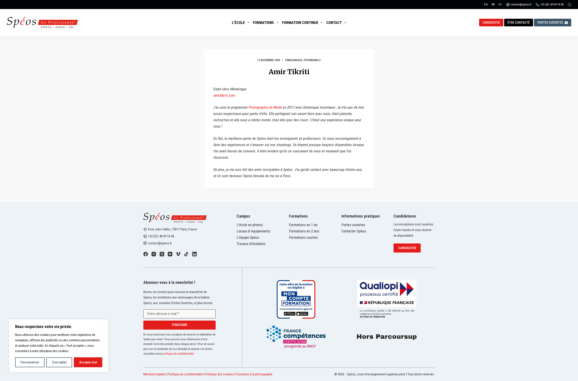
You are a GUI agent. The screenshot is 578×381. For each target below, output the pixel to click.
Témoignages (293, 60)
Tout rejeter (59, 362)
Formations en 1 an (303, 225)
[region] (58, 345)
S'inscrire (179, 325)
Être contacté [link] (519, 22)
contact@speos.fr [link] (160, 243)
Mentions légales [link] (154, 374)
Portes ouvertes (550, 22)
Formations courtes (303, 237)
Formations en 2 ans (304, 231)
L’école (238, 22)
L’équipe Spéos (248, 237)
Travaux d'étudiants (251, 243)
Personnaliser (30, 362)
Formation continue (300, 22)
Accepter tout (88, 362)
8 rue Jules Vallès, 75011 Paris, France (172, 229)
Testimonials (312, 60)
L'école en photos (250, 225)
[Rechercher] (569, 4)
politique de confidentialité (178, 353)
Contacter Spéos (353, 231)
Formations (263, 22)
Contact (334, 22)
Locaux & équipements (253, 231)
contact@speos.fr (521, 4)
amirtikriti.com (224, 95)
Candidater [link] (491, 22)
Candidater (407, 248)
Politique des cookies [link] (219, 374)
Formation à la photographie (254, 374)
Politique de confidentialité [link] (185, 374)
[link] (145, 254)
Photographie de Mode (265, 107)
